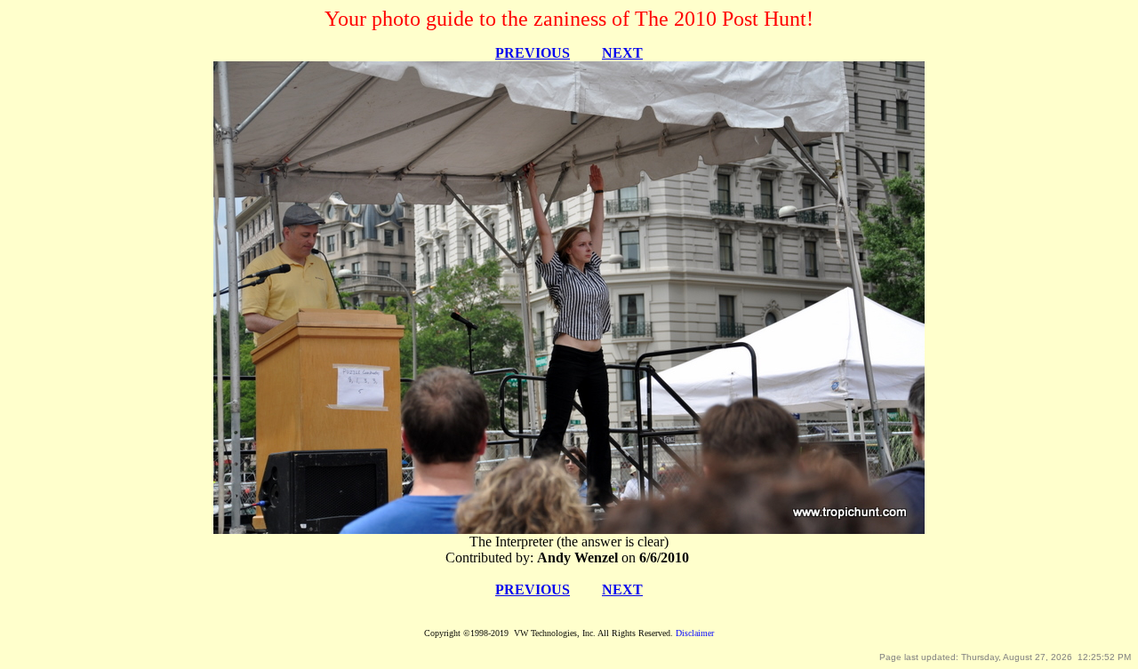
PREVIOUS (532, 52)
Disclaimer (695, 633)
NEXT (622, 52)
